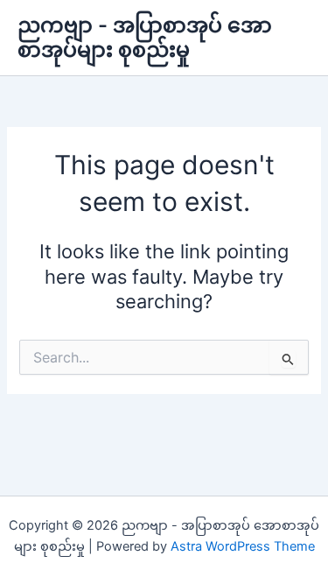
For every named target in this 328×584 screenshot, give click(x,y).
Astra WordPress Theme (243, 546)
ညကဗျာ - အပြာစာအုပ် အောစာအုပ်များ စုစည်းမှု (144, 37)
